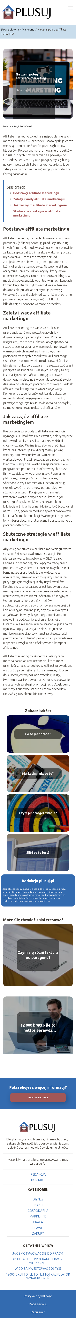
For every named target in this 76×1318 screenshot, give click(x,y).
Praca (38, 1222)
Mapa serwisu (37, 1304)
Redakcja (38, 1174)
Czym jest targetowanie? (38, 813)
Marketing (28, 29)
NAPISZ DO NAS (38, 1097)
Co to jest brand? (38, 734)
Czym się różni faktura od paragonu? (38, 955)
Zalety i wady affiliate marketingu (39, 199)
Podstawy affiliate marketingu (36, 193)
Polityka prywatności (38, 1296)
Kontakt (38, 1180)
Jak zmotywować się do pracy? (37, 1253)
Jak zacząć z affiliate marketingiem (40, 205)
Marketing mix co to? (38, 773)
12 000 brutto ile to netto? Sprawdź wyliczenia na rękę (38, 1028)
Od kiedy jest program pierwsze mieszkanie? (37, 1261)
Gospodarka (38, 1210)
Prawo (37, 1228)
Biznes (38, 1199)
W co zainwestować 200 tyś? (38, 1268)
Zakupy (38, 1233)
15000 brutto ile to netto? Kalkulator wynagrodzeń (38, 1276)
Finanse (38, 1205)
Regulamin (38, 1312)
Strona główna (10, 29)
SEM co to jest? (37, 852)
